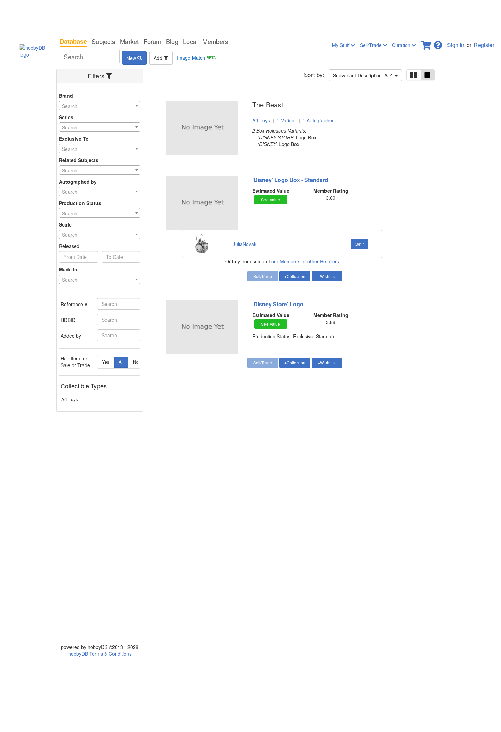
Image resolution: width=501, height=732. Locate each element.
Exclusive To (74, 138)
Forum (152, 41)
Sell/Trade (371, 45)
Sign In (455, 45)
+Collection (294, 276)
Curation (402, 45)
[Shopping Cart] (426, 43)
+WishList (327, 276)
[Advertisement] (250, 17)
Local (190, 41)
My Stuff (341, 45)
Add (159, 57)
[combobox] (99, 105)
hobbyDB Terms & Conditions (100, 653)
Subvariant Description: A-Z (364, 75)
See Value (270, 199)
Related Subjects (78, 160)
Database (73, 41)
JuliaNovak (244, 243)
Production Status (80, 203)
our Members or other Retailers (305, 261)
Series (66, 117)
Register (484, 45)
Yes (105, 362)
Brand (66, 95)
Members (215, 41)
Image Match (196, 57)
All (121, 362)
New (131, 57)
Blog (172, 41)
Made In (68, 269)
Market (129, 41)
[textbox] (99, 106)
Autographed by (78, 181)
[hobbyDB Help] (438, 43)
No (135, 362)
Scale (65, 224)
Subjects (103, 41)
